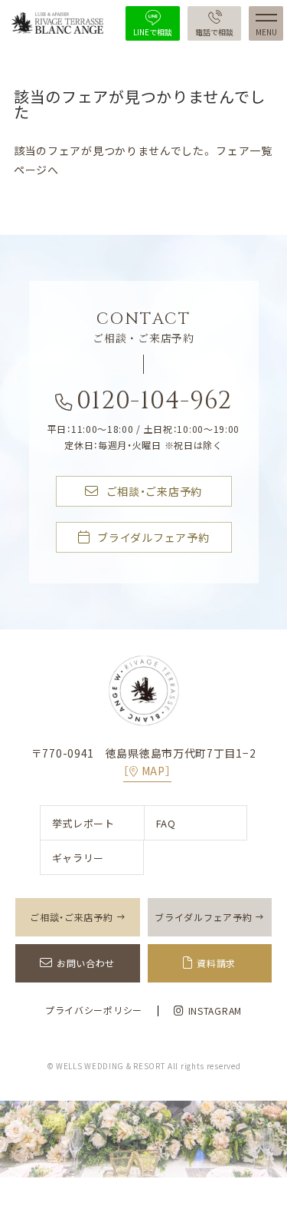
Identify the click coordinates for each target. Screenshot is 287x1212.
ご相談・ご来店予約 (154, 491)
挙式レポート (83, 823)
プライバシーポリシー (93, 1010)
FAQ (166, 823)
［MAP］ (147, 770)
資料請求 (216, 963)
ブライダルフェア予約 (153, 537)
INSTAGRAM (215, 1011)
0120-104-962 (154, 403)
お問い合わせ (86, 963)
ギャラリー (78, 857)
